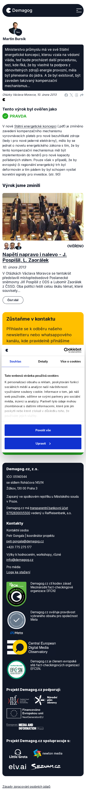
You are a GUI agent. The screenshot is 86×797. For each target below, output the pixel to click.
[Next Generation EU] (25, 713)
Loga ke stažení (18, 572)
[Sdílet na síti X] (71, 94)
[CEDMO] (31, 647)
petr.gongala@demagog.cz (25, 541)
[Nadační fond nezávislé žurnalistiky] (18, 700)
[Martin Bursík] (18, 246)
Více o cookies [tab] (70, 361)
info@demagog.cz (19, 560)
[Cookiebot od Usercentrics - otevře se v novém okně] (63, 350)
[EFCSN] (16, 669)
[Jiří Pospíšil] (12, 246)
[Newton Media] (48, 754)
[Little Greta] (18, 754)
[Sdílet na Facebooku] (66, 94)
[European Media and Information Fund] (25, 727)
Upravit (41, 443)
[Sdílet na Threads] (76, 94)
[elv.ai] (17, 766)
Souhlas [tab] (15, 361)
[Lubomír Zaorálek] (6, 246)
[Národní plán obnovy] (46, 700)
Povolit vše (43, 430)
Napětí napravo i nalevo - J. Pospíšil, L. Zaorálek (34, 257)
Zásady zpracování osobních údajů (26, 787)
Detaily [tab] (43, 361)
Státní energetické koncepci (35, 126)
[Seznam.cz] (46, 766)
